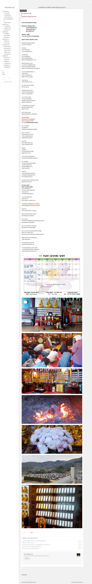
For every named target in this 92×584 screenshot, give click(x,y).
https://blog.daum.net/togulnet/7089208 (28, 227)
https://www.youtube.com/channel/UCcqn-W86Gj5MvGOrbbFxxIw (33, 234)
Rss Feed (22, 582)
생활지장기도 (7, 52)
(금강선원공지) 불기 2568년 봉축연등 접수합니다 (30, 548)
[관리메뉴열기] (90, 2)
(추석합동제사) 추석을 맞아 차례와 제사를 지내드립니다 (52, 7)
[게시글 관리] (27, 533)
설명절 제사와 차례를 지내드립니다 (28, 542)
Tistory (76, 582)
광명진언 (6, 41)
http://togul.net (27, 239)
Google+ (34, 582)
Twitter (26, 582)
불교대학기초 (7, 46)
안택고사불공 (7, 35)
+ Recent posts (24, 574)
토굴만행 (5, 55)
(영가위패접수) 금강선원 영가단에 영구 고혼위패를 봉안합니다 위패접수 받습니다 (36, 544)
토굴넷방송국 (7, 65)
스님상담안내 (7, 26)
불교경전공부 (6, 44)
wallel (82, 582)
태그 (3, 72)
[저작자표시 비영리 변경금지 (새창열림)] (35, 532)
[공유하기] (26, 533)
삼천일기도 (7, 22)
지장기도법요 (7, 54)
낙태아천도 (6, 37)
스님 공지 (6, 13)
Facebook (29, 582)
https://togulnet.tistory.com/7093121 (28, 215)
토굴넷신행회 (7, 67)
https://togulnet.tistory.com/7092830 (28, 222)
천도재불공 (6, 33)
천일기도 (7, 57)
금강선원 (5, 11)
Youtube (32, 582)
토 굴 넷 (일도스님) (9, 7)
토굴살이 (6, 59)
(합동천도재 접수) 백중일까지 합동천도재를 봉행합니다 (31, 546)
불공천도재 (5, 31)
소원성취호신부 (7, 28)
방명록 (4, 74)
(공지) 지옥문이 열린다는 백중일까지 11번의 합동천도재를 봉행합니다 (34, 540)
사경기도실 (6, 42)
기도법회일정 (7, 15)
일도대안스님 (5, 24)
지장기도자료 (7, 50)
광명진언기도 (6, 39)
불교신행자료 (7, 48)
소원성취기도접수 (8, 17)
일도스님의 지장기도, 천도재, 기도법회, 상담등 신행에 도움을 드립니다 (36, 555)
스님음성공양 (7, 63)
